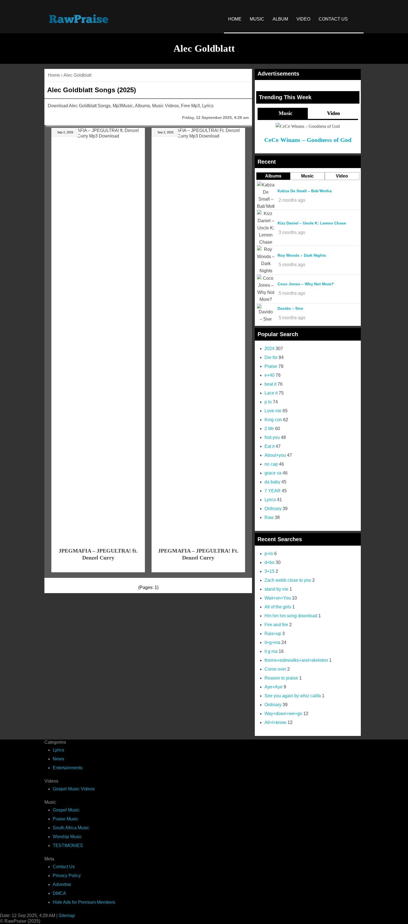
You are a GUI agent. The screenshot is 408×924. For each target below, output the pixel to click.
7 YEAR (273, 490)
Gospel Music (66, 810)
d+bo (269, 562)
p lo (268, 401)
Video (333, 113)
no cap (271, 464)
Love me (273, 410)
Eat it (269, 446)
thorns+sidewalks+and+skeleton (296, 660)
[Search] (358, 19)
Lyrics (270, 499)
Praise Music (65, 818)
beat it (270, 384)
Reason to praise (281, 678)
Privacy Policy (67, 875)
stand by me (276, 589)
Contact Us (64, 866)
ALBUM (280, 19)
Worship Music (67, 836)
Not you (272, 437)
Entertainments (67, 767)
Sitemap (67, 915)
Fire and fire (276, 624)
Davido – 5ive (290, 308)
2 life (269, 428)
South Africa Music (71, 827)
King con (273, 419)
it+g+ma (272, 642)
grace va (273, 473)
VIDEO (303, 19)
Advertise (62, 884)
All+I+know (275, 722)
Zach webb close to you (288, 580)
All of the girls (278, 607)
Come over (275, 669)
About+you (275, 455)
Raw (269, 517)
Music (284, 113)
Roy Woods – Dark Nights (302, 255)
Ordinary (273, 508)
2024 (269, 348)
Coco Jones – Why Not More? (306, 284)
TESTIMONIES (68, 845)
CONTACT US (333, 19)
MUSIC (257, 19)
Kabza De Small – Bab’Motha (305, 191)
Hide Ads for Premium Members (84, 902)
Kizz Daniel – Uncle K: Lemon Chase (312, 223)
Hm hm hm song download (291, 615)
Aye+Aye (274, 687)
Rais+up (273, 633)
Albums (273, 176)
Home (54, 75)
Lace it (271, 393)
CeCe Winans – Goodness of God (307, 139)
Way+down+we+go (283, 713)
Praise (271, 366)
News (58, 758)
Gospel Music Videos (74, 788)
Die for (271, 357)
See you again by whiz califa (293, 695)
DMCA (59, 893)
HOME (234, 19)
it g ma (271, 651)
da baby (272, 482)
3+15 (269, 571)
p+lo (269, 553)
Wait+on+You (278, 598)
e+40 (269, 375)
